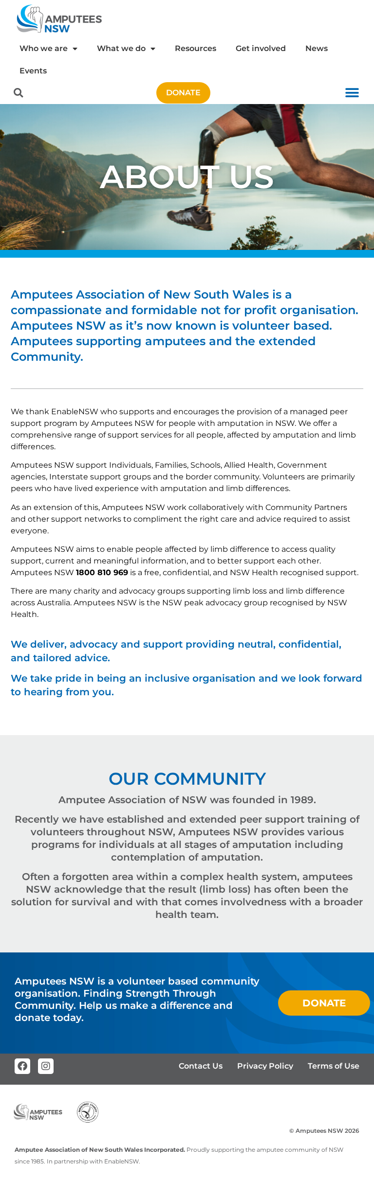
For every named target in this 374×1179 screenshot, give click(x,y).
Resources (195, 48)
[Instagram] (46, 1066)
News (316, 48)
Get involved (261, 48)
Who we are (43, 48)
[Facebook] (22, 1066)
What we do (121, 48)
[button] (18, 93)
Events (33, 70)
